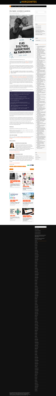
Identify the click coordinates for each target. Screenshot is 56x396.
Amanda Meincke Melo (13, 219)
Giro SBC (26, 6)
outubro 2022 (36, 312)
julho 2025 (36, 262)
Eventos (15, 166)
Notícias (16, 181)
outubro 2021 (36, 327)
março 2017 (36, 381)
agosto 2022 (36, 315)
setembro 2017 (36, 372)
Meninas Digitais (15, 13)
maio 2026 (36, 247)
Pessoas (18, 13)
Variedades (12, 182)
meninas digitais (19, 166)
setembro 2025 (36, 259)
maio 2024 (36, 283)
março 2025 (36, 268)
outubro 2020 (36, 345)
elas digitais (11, 166)
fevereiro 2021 (36, 339)
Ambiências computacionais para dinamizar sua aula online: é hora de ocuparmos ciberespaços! (41, 80)
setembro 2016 (36, 386)
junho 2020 (36, 351)
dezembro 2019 (36, 360)
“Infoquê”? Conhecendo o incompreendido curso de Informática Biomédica (41, 123)
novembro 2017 (36, 369)
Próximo (31, 169)
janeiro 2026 (36, 253)
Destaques (23, 6)
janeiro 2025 (36, 271)
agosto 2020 (36, 348)
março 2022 (36, 321)
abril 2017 (36, 380)
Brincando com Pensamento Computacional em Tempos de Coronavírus (40, 143)
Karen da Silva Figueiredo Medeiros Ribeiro (14, 12)
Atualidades (19, 6)
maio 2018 (36, 366)
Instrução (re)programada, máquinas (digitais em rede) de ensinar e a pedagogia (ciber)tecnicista (41, 75)
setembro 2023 (36, 295)
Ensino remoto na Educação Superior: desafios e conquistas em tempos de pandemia (41, 59)
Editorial (12, 6)
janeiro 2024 (36, 289)
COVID (13, 13)
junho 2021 (36, 333)
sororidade (24, 166)
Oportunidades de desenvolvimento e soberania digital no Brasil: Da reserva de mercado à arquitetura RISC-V (40, 31)
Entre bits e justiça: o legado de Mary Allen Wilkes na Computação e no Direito (41, 93)
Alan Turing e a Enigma (39, 48)
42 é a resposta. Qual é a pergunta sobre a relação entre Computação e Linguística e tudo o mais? (41, 115)
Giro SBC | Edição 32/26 (38, 27)
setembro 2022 (36, 313)
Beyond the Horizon (15, 180)
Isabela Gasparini (25, 190)
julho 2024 (36, 280)
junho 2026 (36, 245)
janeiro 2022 (36, 324)
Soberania (19, 181)
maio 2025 (36, 265)
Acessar (36, 154)
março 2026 (36, 250)
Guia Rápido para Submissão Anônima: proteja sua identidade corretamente (41, 84)
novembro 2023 (36, 292)
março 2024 (36, 286)
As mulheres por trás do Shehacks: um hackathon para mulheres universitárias (41, 126)
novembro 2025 (36, 256)
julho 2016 (36, 389)
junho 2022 (36, 318)
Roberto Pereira (12, 187)
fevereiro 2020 (36, 357)
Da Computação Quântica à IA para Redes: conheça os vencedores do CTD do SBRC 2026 (28, 203)
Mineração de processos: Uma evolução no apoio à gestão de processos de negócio (40, 132)
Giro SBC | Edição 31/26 (37, 233)
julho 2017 (36, 375)
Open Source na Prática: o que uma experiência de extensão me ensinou (15, 218)
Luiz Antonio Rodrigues (13, 204)
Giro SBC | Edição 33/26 (37, 230)
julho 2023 (36, 298)
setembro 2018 (36, 363)
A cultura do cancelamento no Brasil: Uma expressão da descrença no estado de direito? (41, 78)
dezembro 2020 (36, 342)
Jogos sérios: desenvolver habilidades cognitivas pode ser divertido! (40, 134)
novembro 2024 (36, 274)
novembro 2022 (36, 310)
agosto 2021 (36, 330)
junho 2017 (36, 377)
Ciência (19, 180)
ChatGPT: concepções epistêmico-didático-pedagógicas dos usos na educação (41, 87)
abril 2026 (36, 248)
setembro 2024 (36, 277)
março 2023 (36, 304)
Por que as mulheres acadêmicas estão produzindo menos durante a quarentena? (41, 146)
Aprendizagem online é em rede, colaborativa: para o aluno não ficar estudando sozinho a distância (41, 50)
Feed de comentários (37, 157)
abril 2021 (36, 336)
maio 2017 (36, 378)
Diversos (14, 181)
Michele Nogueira (25, 221)
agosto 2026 (36, 242)
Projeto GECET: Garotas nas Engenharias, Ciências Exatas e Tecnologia (27, 188)
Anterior (12, 169)
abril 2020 (36, 354)
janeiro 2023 (36, 307)
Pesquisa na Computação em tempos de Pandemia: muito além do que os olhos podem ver (41, 113)
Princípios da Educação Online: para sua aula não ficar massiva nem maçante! (41, 47)
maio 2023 (36, 301)
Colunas (15, 6)
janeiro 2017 (36, 383)
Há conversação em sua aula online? (41, 73)
